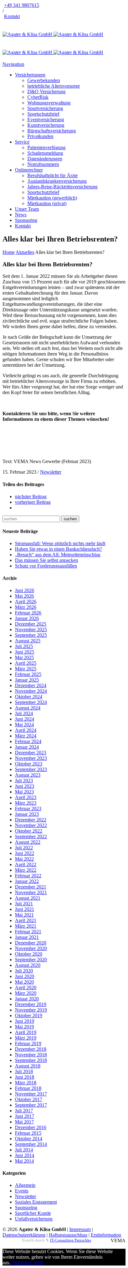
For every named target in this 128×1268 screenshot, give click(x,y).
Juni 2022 (24, 853)
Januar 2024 (27, 747)
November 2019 (31, 1010)
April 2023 (25, 797)
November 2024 (31, 691)
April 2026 (25, 601)
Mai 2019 (24, 1026)
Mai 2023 (24, 791)
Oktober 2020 (28, 954)
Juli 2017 (24, 1110)
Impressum (80, 1229)
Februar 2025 (28, 674)
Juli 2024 (24, 713)
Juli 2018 (24, 1071)
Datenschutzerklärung (23, 1235)
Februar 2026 (28, 612)
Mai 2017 (24, 1121)
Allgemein (25, 1185)
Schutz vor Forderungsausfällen (46, 565)
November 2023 (31, 758)
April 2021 (25, 920)
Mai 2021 (24, 914)
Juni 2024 (24, 719)
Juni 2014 (24, 1155)
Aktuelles (25, 252)
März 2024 (25, 735)
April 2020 (25, 987)
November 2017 (31, 1093)
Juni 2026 (24, 590)
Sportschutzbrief (43, 114)
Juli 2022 (24, 847)
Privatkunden (40, 136)
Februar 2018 (28, 1088)
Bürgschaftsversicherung (51, 130)
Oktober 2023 (28, 763)
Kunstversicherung (45, 125)
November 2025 (31, 629)
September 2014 (31, 1144)
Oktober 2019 (28, 1015)
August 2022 (27, 842)
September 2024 (31, 702)
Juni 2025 (24, 652)
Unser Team (27, 209)
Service (22, 142)
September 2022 (31, 836)
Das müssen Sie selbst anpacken (46, 560)
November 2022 (31, 825)
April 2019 (25, 1032)
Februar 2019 (28, 1043)
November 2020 (31, 948)
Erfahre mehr (30, 1262)
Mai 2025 (24, 657)
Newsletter (50, 472)
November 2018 (31, 1054)
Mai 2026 (24, 596)
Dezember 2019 (30, 1004)
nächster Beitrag (31, 496)
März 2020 (25, 993)
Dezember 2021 (30, 886)
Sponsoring (26, 220)
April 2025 (25, 663)
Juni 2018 (24, 1077)
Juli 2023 (24, 780)
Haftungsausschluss (68, 1235)
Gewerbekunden (43, 80)
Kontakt (12, 16)
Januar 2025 (27, 679)
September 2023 (31, 769)
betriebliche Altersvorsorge (53, 86)
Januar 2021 (27, 937)
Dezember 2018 (30, 1049)
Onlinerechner (29, 169)
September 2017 (31, 1105)
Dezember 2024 (30, 685)
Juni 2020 (24, 976)
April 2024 (25, 730)
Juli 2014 (24, 1149)
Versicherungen (30, 74)
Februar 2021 (28, 931)
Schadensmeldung (45, 153)
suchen (70, 519)
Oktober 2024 (28, 696)
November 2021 (31, 892)
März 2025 (25, 668)
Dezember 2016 (30, 1127)
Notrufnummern (43, 164)
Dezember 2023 (30, 752)
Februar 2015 (28, 1133)
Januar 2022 (27, 881)
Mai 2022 (24, 858)
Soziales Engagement (36, 1202)
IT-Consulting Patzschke (70, 1240)
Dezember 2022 (30, 819)
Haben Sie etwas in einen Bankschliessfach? (58, 549)
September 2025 (31, 635)
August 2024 (27, 707)
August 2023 (27, 775)
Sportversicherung (45, 108)
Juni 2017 (24, 1116)
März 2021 (25, 926)
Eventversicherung (45, 119)
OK (14, 1262)
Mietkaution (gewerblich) (52, 197)
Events (21, 1190)
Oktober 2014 (28, 1138)
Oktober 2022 (28, 831)
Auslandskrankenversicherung (57, 181)
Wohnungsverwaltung (49, 102)
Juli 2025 (24, 646)
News (20, 214)
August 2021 (27, 898)
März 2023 (25, 803)
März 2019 (25, 1038)
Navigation (13, 64)
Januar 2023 (27, 814)
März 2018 (25, 1082)
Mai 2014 (24, 1161)
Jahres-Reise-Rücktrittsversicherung (62, 186)
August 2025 (27, 640)
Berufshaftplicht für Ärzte (52, 175)
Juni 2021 (24, 909)
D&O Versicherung (46, 91)
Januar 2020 (27, 998)
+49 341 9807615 (21, 5)
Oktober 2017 (28, 1099)
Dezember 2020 (30, 942)
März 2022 (25, 870)
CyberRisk (37, 97)
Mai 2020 (24, 982)
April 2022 (25, 864)
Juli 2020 (24, 970)
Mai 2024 (24, 724)
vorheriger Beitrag (33, 502)
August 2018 (27, 1065)
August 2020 (27, 965)
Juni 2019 (24, 1021)
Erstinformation (106, 1235)
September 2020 (31, 959)
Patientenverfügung (46, 147)
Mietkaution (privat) (46, 203)
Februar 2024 (28, 741)
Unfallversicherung (34, 1218)
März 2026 (25, 607)
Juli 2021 (24, 903)
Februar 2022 (28, 875)
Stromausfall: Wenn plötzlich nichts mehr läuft (60, 543)
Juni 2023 (24, 786)
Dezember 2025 (30, 624)
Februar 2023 (28, 808)
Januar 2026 (27, 618)
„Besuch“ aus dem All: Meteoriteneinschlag (57, 554)
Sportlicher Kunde (33, 1213)
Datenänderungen (44, 158)
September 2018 (31, 1060)
